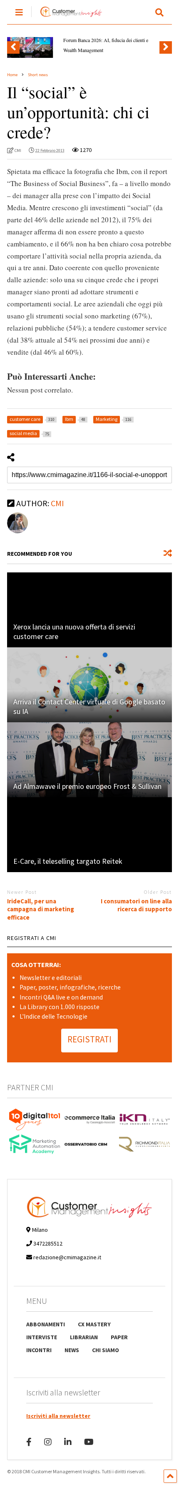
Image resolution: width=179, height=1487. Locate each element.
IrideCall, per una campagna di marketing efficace (40, 909)
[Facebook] (29, 1442)
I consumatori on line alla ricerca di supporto (136, 905)
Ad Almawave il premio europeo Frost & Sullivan (87, 786)
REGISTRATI (89, 1039)
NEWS (72, 1350)
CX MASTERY (94, 1324)
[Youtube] (89, 1442)
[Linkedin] (68, 1442)
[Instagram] (48, 1442)
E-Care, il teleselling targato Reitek (67, 861)
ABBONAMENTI (45, 1324)
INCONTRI (39, 1350)
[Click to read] (89, 609)
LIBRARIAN (84, 1337)
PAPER (119, 1337)
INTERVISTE (41, 1337)
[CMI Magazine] (66, 17)
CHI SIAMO (105, 1350)
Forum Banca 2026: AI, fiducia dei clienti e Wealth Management (105, 45)
